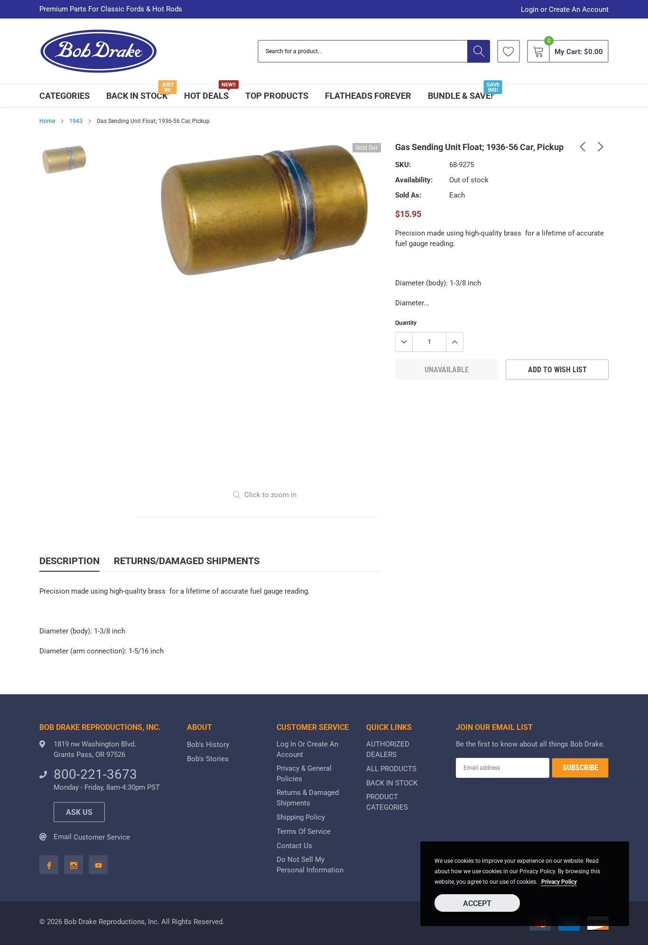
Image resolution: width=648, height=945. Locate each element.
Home (47, 121)
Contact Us (294, 845)
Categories (64, 96)
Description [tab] (69, 561)
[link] (508, 51)
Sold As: (408, 195)
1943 (76, 121)
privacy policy (559, 882)
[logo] (98, 51)
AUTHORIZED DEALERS (387, 749)
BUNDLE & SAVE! (460, 96)
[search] (478, 51)
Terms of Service (304, 831)
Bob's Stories (208, 759)
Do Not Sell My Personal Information (310, 864)
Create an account (579, 9)
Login (529, 9)
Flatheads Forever (368, 96)
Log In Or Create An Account (307, 749)
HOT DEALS (206, 96)
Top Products (276, 96)
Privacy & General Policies (304, 773)
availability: (414, 180)
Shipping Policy (301, 817)
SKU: (403, 165)
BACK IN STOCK (136, 96)
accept (477, 903)
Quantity (406, 323)
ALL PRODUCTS (391, 769)
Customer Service (102, 837)
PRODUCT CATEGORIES (387, 802)
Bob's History (208, 744)
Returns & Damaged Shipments (308, 797)
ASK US (79, 812)
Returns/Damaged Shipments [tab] (186, 561)
